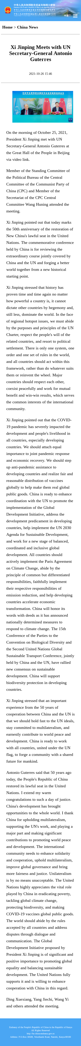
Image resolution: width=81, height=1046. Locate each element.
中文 (66, 15)
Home (7, 27)
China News (27, 27)
